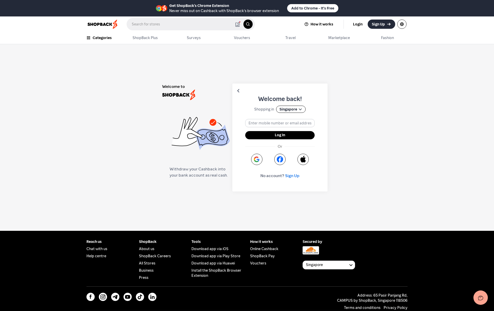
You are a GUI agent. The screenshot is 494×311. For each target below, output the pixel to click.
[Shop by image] (237, 24)
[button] (238, 90)
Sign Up (292, 175)
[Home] (102, 24)
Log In (280, 135)
